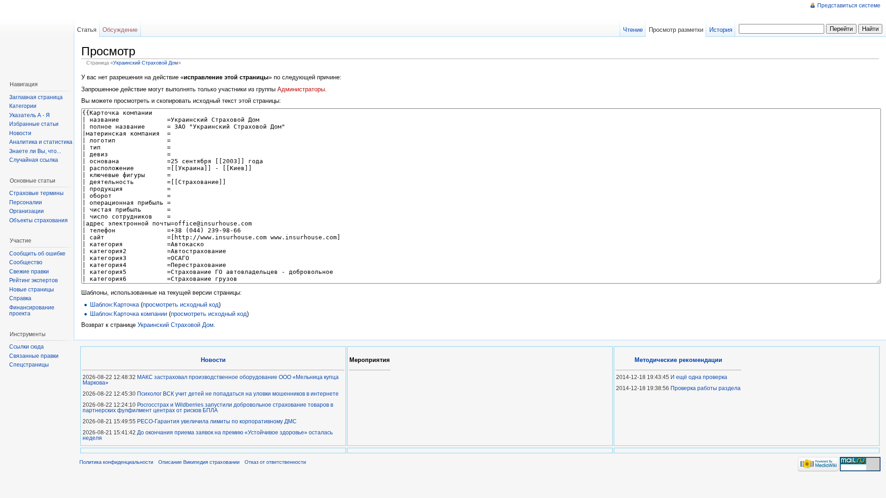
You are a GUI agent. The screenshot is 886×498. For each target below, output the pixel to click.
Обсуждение (120, 29)
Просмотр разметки (676, 29)
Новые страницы (31, 289)
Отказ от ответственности (275, 462)
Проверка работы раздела (705, 388)
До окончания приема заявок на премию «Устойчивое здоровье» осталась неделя (208, 435)
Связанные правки (34, 356)
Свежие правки (29, 271)
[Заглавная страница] (39, 37)
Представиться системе (848, 5)
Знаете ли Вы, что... (35, 151)
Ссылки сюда (26, 347)
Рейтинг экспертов (33, 280)
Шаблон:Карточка (114, 304)
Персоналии (25, 202)
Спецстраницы (29, 365)
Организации (26, 211)
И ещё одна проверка (698, 377)
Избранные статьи (34, 124)
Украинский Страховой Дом (145, 62)
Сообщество (25, 262)
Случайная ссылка (33, 160)
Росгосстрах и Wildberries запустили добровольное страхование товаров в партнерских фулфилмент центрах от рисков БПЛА (208, 408)
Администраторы (301, 89)
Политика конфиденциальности (116, 462)
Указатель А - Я (29, 115)
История (720, 29)
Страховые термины (36, 193)
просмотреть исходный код (181, 304)
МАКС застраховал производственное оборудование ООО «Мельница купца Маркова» (211, 380)
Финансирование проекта (31, 310)
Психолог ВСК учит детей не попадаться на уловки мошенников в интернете (238, 394)
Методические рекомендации (678, 359)
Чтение (633, 29)
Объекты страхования (38, 220)
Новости (20, 133)
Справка (20, 298)
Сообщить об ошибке (37, 253)
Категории (22, 106)
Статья (86, 29)
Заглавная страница (36, 97)
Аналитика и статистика (40, 142)
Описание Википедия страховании (198, 462)
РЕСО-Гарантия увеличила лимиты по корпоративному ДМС (217, 421)
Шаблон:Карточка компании (128, 313)
